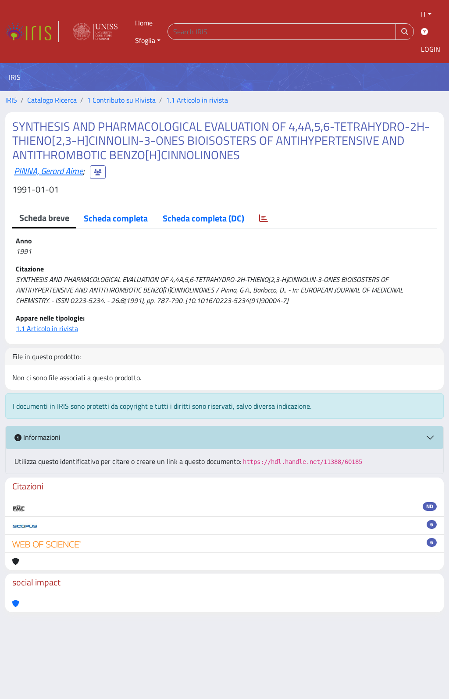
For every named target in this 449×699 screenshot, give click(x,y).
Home (144, 23)
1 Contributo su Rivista (121, 100)
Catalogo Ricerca (52, 100)
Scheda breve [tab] (44, 218)
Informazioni (41, 437)
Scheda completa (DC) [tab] (203, 218)
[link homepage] (32, 31)
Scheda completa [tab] (116, 218)
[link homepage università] (95, 31)
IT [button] (423, 14)
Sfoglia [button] (145, 40)
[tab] (263, 218)
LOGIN (430, 49)
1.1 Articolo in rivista (197, 100)
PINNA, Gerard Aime (48, 171)
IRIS (11, 100)
